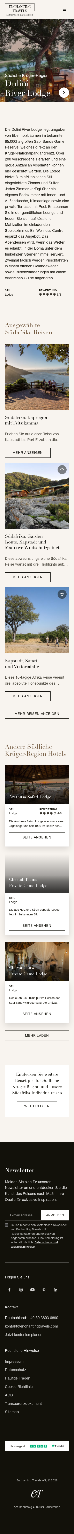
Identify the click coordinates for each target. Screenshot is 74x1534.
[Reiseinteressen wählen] (44, 1289)
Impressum (14, 1361)
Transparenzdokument (23, 1403)
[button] (62, 350)
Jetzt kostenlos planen (23, 1334)
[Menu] (64, 9)
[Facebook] (9, 1289)
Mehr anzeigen (28, 452)
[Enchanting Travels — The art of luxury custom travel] (20, 9)
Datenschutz (15, 1369)
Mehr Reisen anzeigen (37, 714)
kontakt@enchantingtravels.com (31, 1326)
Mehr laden (37, 1035)
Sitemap (12, 1411)
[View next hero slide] (64, 92)
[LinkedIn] (55, 1289)
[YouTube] (32, 1289)
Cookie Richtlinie (19, 1386)
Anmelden (55, 1215)
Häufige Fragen (17, 1378)
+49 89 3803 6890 (43, 1317)
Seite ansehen (37, 837)
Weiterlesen (37, 1106)
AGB (9, 1395)
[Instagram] (20, 1289)
